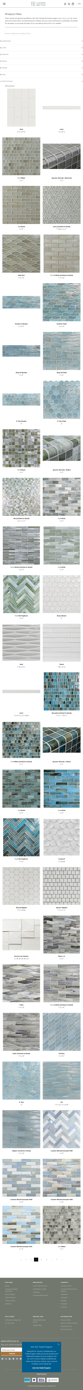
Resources (66, 18)
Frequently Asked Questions (11, 1290)
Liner (62, 129)
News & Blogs (10, 1294)
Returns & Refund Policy (69, 1323)
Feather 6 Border (21, 324)
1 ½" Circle (21, 910)
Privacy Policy (66, 1320)
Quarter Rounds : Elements (62, 178)
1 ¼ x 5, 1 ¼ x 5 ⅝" (61, 1105)
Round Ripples (21, 908)
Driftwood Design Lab (13, 1320)
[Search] (69, 4)
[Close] (59, 1344)
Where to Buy (10, 1301)
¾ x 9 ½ (62, 132)
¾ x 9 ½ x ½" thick (21, 716)
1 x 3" (21, 229)
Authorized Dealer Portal (39, 1321)
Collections (15, 33)
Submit (12, 1354)
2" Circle (62, 861)
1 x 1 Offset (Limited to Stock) (21, 762)
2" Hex (21, 1102)
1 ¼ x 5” (21, 1007)
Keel (21, 664)
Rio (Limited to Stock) (21, 518)
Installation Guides (39, 1289)
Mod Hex (21, 275)
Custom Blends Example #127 (21, 1246)
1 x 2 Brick (61, 518)
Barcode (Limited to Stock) (62, 713)
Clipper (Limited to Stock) (21, 1151)
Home (7, 33)
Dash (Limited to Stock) (21, 1053)
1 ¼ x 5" (62, 278)
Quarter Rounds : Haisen (62, 762)
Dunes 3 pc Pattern (21, 956)
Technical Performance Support (69, 1290)
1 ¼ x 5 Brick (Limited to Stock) (61, 275)
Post (21, 129)
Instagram (64, 1297)
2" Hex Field (61, 421)
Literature (36, 1292)
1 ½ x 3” (21, 278)
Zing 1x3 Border (21, 372)
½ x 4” (21, 570)
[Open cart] (73, 4)
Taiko (21, 1005)
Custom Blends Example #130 (62, 1151)
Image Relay (37, 1325)
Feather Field (62, 324)
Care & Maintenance (40, 1286)
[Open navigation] (4, 4)
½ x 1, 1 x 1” (21, 521)
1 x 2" (62, 521)
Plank (62, 664)
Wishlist (8, 1304)
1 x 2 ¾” (21, 326)
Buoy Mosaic (61, 616)
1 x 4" (62, 570)
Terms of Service (66, 1329)
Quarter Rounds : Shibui (62, 470)
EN (79, 4)
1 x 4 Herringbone (21, 616)
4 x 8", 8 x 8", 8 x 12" (21, 959)
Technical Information (40, 1295)
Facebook (64, 1294)
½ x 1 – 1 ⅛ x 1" (61, 716)
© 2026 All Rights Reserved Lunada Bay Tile (41, 1386)
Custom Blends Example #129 (21, 1199)
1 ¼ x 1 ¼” (61, 910)
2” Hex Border (21, 421)
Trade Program (10, 1297)
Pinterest (64, 1304)
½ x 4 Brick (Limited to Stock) (21, 567)
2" (21, 424)
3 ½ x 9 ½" (21, 132)
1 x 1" (21, 180)
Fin (62, 1102)
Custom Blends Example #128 (62, 1199)
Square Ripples (61, 908)
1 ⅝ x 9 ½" (21, 667)
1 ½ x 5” (21, 1153)
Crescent (61, 859)
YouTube (64, 1307)
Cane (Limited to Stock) (61, 227)
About (7, 1286)
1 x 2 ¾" (62, 1056)
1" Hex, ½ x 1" (62, 229)
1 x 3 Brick (21, 227)
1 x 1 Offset (21, 178)
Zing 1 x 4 (61, 956)
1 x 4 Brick (61, 567)
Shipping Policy (66, 1326)
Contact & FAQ (66, 1286)
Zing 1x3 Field (62, 372)
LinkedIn (64, 1301)
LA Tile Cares (9, 1323)
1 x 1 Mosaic (21, 470)
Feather (62, 1053)
